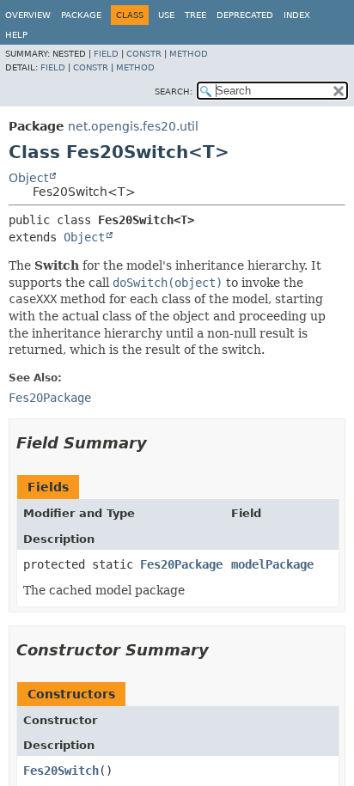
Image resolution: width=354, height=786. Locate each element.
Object (28, 178)
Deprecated (245, 15)
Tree (195, 15)
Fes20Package (181, 564)
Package (81, 15)
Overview (28, 15)
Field (106, 53)
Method (188, 53)
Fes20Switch (61, 770)
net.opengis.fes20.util (133, 126)
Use (166, 15)
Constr (144, 53)
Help (16, 35)
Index (297, 15)
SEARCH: (173, 91)
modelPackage (272, 564)
